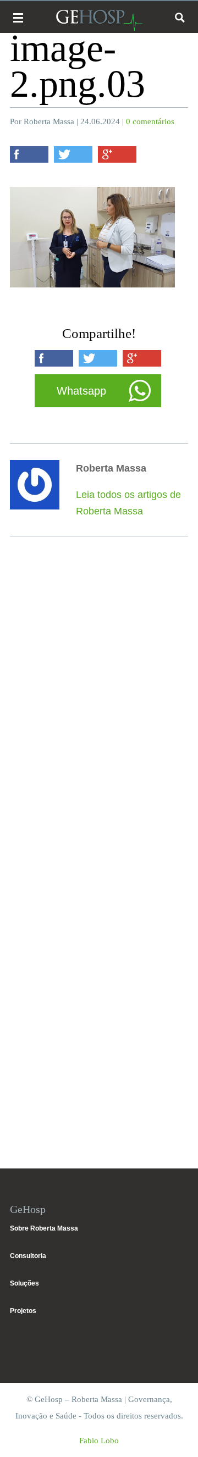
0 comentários (150, 121)
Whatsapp (81, 391)
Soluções (24, 1283)
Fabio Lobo (99, 1440)
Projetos (23, 1311)
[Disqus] (99, 706)
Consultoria (28, 1256)
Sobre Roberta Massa (44, 1228)
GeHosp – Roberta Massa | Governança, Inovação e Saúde (99, 20)
